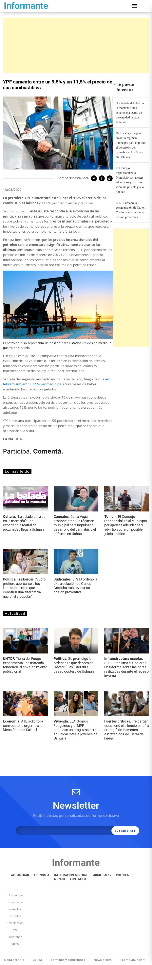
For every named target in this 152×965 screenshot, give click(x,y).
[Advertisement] (76, 45)
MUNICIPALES (101, 875)
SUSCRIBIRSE (125, 830)
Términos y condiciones (68, 960)
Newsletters (103, 960)
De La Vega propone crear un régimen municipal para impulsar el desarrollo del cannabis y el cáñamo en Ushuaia (131, 145)
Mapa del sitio (14, 960)
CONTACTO (78, 879)
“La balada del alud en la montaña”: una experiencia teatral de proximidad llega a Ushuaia (130, 112)
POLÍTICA (122, 875)
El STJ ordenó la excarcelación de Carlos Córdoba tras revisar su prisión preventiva (130, 210)
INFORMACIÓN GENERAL (70, 875)
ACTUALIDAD (20, 875)
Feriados (15, 916)
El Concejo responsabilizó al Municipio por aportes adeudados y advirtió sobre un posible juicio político (130, 180)
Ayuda (37, 960)
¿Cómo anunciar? (132, 960)
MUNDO (59, 879)
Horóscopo (15, 895)
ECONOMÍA (41, 875)
